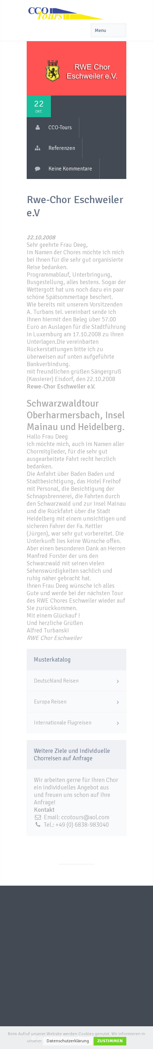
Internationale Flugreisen (62, 722)
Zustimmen (110, 1041)
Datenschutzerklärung (68, 1041)
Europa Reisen (50, 702)
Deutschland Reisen (56, 681)
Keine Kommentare (70, 168)
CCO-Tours (60, 127)
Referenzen (61, 148)
